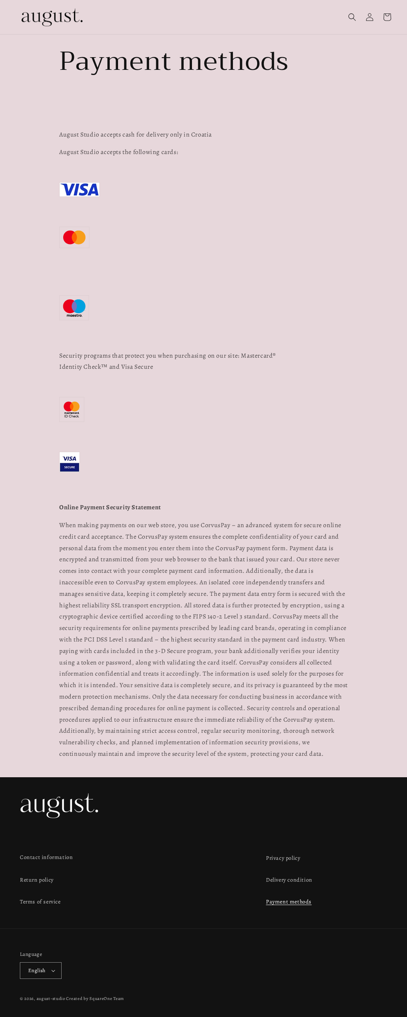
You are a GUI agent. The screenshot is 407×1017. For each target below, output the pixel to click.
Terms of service (40, 901)
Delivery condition (289, 880)
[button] (352, 17)
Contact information (46, 857)
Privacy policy (283, 858)
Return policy (37, 880)
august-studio (51, 999)
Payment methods (289, 901)
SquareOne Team (106, 999)
